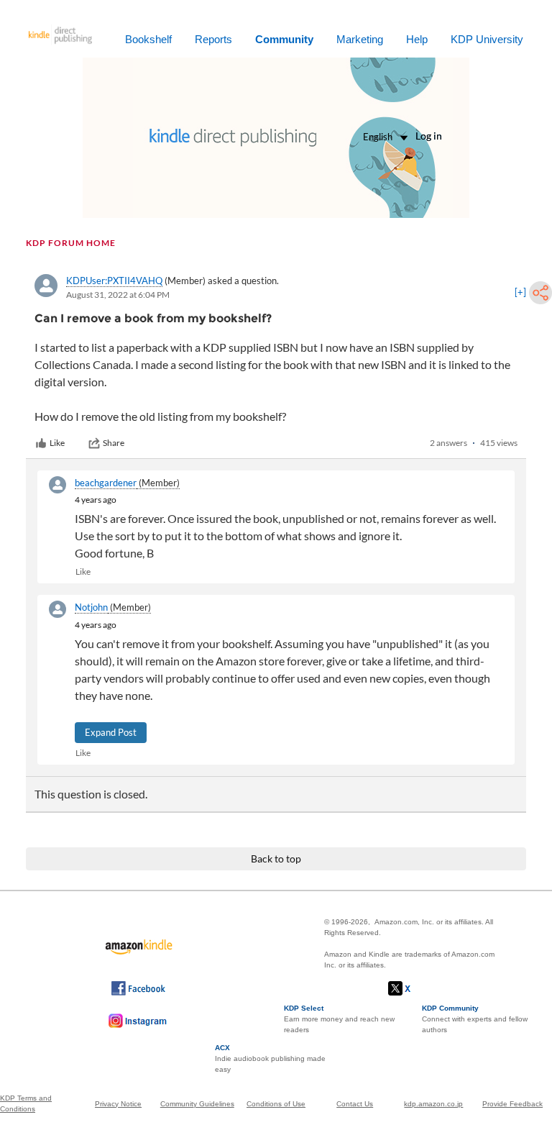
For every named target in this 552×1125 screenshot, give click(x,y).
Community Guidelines (197, 1104)
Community (284, 39)
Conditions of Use (276, 1104)
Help (417, 39)
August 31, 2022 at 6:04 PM (118, 294)
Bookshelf (148, 39)
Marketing (359, 39)
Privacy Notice (118, 1104)
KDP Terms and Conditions (26, 1103)
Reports (213, 39)
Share (113, 442)
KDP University (487, 39)
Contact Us (354, 1104)
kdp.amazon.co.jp (433, 1104)
